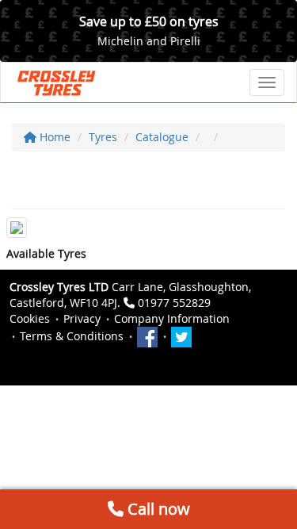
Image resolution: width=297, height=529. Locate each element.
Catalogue (161, 136)
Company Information (172, 318)
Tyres (103, 136)
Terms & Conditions (72, 335)
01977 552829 (174, 302)
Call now (157, 508)
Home (53, 136)
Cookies (30, 318)
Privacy (82, 318)
